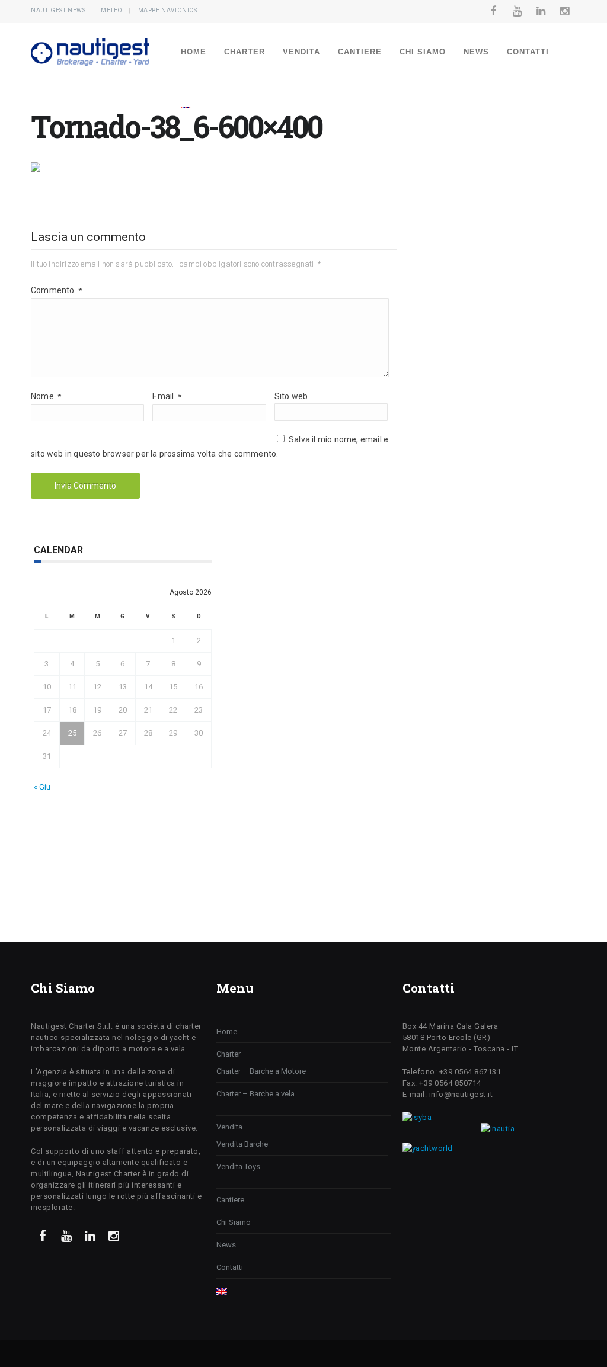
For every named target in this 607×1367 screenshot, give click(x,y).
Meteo (112, 10)
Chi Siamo (423, 51)
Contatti (528, 51)
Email (166, 396)
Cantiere (360, 51)
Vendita (301, 51)
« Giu (42, 786)
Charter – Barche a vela (255, 1093)
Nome (46, 396)
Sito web (291, 396)
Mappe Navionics (167, 10)
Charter (244, 51)
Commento (56, 290)
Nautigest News (58, 10)
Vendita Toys (238, 1166)
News (476, 51)
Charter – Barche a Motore (261, 1071)
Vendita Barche (242, 1144)
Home (193, 51)
